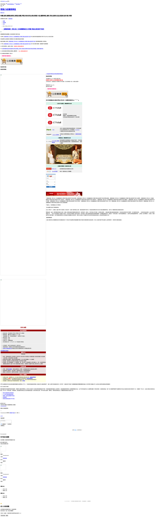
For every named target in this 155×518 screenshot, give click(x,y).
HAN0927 (77, 129)
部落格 (4, 22)
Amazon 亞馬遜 (55, 134)
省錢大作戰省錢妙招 (7, 348)
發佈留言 (2, 425)
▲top (1, 415)
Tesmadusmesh (3, 405)
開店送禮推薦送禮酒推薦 (8, 392)
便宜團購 (10, 369)
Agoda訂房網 (54, 171)
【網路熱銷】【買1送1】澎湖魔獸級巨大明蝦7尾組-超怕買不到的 (23, 29)
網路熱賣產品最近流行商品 (9, 398)
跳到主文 (2, 12)
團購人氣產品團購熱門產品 (9, 395)
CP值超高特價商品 (50, 73)
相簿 (4, 21)
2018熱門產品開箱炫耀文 (8, 394)
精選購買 (5, 397)
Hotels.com (54, 168)
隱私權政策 (84, 501)
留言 (14, 412)
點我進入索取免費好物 (19, 46)
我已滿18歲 (3, 515)
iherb (53, 129)
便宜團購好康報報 (4, 350)
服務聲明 (89, 501)
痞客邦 (11, 412)
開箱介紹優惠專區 (8, 9)
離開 (7, 515)
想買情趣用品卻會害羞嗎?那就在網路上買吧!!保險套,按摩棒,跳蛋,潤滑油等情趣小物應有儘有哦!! (22, 48)
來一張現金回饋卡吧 (23, 51)
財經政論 (10, 18)
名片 (4, 23)
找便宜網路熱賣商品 (58, 73)
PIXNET (68, 501)
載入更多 (2, 418)
